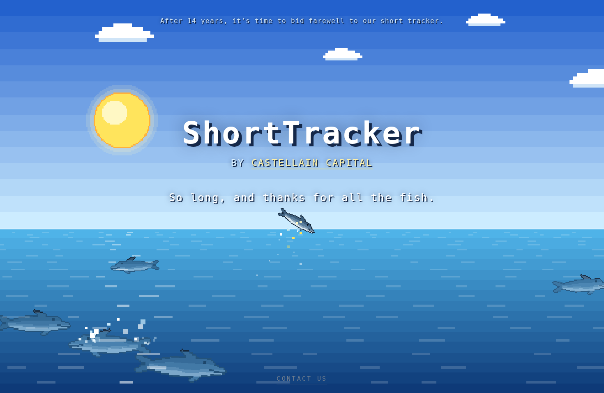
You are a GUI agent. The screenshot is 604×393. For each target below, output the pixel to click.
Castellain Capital (312, 162)
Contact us (302, 378)
